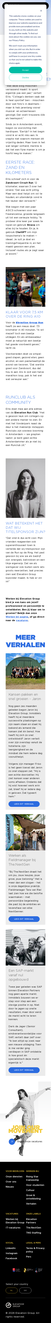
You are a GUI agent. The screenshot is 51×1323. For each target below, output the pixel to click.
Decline (25, 77)
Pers (28, 1256)
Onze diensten (14, 1176)
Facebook (11, 1258)
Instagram (11, 1253)
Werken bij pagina (17, 617)
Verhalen (31, 1203)
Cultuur (30, 1190)
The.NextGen (33, 1227)
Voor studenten (35, 1185)
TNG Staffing (33, 1232)
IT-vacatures (13, 1227)
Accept (25, 70)
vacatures (22, 620)
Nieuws (10, 1186)
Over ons (11, 1181)
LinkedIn (11, 1248)
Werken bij (32, 1171)
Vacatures (12, 1214)
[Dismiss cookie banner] (41, 10)
